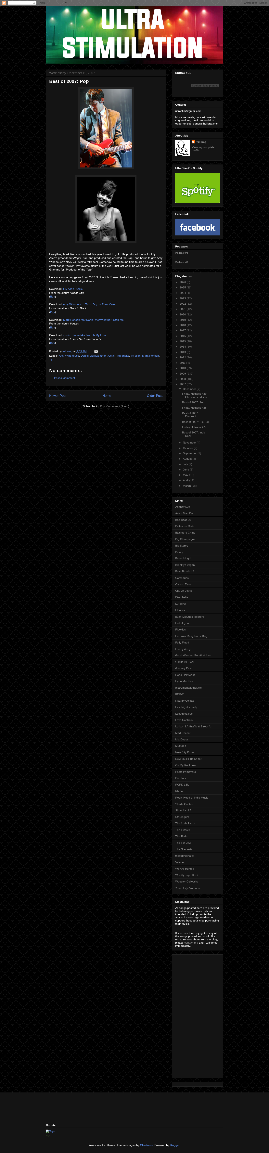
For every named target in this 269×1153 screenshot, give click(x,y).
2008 (183, 378)
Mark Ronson (150, 355)
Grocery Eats (183, 668)
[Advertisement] (187, 1015)
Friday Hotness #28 (194, 407)
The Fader (181, 836)
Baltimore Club (184, 526)
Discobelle (181, 597)
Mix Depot (181, 739)
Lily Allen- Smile (73, 288)
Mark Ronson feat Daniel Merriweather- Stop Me (93, 319)
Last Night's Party (186, 707)
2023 (183, 298)
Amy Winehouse (69, 355)
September (190, 453)
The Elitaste (182, 829)
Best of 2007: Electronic (190, 415)
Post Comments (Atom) (114, 406)
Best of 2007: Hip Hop (196, 421)
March (187, 485)
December (190, 389)
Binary (179, 552)
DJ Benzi (180, 603)
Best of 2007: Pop (193, 402)
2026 (183, 282)
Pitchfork (180, 778)
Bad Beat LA (183, 519)
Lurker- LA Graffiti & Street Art (193, 726)
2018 (183, 325)
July (186, 464)
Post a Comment (64, 377)
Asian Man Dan (184, 513)
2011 (183, 362)
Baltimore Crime (185, 532)
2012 (183, 357)
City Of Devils (183, 590)
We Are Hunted (184, 868)
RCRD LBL (182, 784)
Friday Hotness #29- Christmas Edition (195, 395)
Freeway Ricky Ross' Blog (191, 636)
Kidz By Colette (184, 700)
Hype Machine (184, 681)
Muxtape (180, 745)
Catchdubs (182, 577)
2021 (183, 309)
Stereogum (182, 816)
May (186, 474)
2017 (183, 330)
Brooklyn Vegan (185, 564)
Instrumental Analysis (188, 687)
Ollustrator (146, 1145)
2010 (183, 368)
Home (106, 396)
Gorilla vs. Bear (184, 661)
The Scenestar (184, 849)
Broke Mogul (183, 558)
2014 (183, 346)
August (187, 458)
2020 (183, 314)
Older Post (155, 396)
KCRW (179, 694)
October (188, 448)
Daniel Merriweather (93, 355)
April (186, 480)
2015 (183, 341)
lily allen (136, 355)
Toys (48, 1135)
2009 (183, 373)
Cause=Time (183, 584)
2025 (183, 287)
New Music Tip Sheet (188, 758)
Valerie (179, 862)
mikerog (201, 141)
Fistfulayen (182, 623)
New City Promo (185, 752)
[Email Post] (96, 351)
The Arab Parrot (185, 823)
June (186, 469)
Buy (52, 296)
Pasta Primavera (185, 771)
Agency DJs (182, 506)
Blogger (174, 1145)
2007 (183, 384)
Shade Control (184, 804)
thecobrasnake (184, 855)
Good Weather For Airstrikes (193, 655)
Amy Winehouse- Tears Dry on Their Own (89, 304)
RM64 (179, 791)
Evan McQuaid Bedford (189, 616)
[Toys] (50, 1131)
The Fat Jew (183, 842)
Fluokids (180, 629)
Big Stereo (181, 545)
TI (50, 360)
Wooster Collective (187, 881)
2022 (183, 303)
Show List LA (183, 810)
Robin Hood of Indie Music (191, 797)
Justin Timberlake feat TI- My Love (84, 335)
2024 (183, 292)
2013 (183, 352)
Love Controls (184, 720)
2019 (183, 319)
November (190, 442)
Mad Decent (182, 733)
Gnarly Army (183, 649)
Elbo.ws (180, 610)
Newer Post (57, 396)
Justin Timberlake (118, 355)
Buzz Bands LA (184, 571)
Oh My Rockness (186, 765)
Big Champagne (185, 539)
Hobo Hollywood (185, 674)
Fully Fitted (182, 642)
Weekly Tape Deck (186, 875)
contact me (191, 942)
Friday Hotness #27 (194, 427)
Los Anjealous (184, 713)
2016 (183, 336)
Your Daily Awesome (188, 888)
